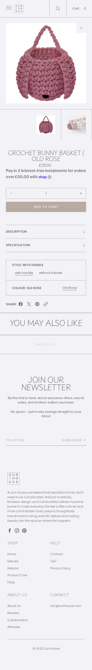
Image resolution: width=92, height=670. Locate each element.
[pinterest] (37, 305)
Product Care (17, 575)
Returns (13, 568)
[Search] (58, 8)
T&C (53, 561)
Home (11, 554)
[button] (8, 8)
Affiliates (13, 627)
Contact (56, 554)
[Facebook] (9, 530)
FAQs (11, 582)
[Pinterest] (24, 530)
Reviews (13, 613)
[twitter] (28, 305)
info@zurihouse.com (65, 606)
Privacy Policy (60, 568)
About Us (14, 606)
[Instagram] (17, 530)
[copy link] (45, 305)
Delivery (13, 561)
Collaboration (17, 620)
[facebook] (20, 305)
